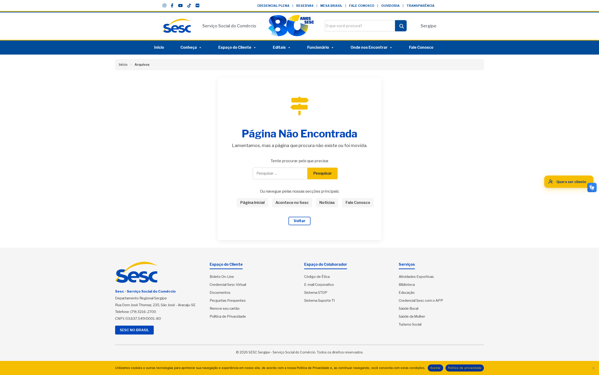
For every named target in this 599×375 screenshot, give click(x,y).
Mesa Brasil (331, 5)
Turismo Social (410, 324)
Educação (407, 292)
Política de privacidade (465, 368)
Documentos (220, 292)
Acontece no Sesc (292, 202)
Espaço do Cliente (234, 47)
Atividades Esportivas (416, 277)
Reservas (305, 5)
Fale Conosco (361, 5)
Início (159, 47)
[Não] (593, 368)
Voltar (299, 221)
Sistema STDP (315, 292)
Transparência (420, 5)
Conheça (188, 47)
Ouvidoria (390, 5)
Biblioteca (407, 285)
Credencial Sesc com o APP (421, 300)
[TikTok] (189, 6)
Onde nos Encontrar (369, 47)
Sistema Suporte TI (319, 300)
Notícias (327, 202)
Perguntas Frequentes (228, 300)
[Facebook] (172, 6)
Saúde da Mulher (412, 316)
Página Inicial (252, 202)
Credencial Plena (273, 5)
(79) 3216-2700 (143, 312)
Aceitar (435, 368)
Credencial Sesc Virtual (228, 285)
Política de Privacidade (228, 316)
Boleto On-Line (222, 277)
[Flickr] (197, 6)
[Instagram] (164, 6)
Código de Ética (317, 277)
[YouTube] (180, 6)
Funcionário (318, 47)
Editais (279, 47)
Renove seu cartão (225, 308)
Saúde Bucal (408, 308)
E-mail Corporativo (319, 285)
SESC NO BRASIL (134, 330)
